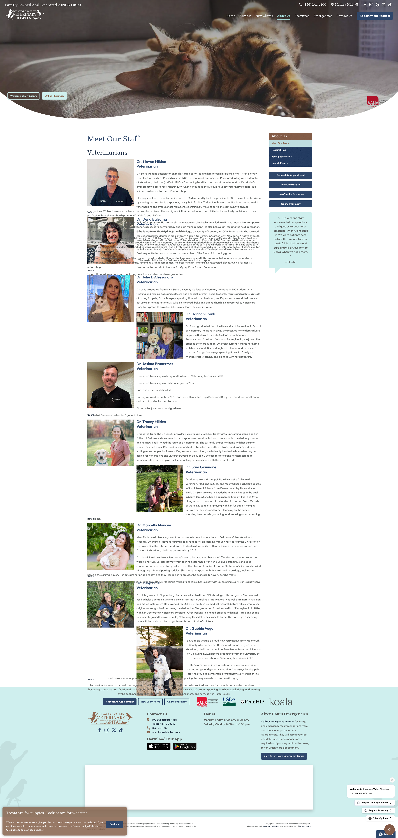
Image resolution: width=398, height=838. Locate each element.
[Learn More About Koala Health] (280, 701)
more (91, 212)
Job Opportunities (282, 156)
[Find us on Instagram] (371, 5)
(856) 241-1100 (315, 4)
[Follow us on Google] (377, 5)
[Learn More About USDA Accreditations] (229, 701)
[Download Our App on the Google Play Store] (185, 746)
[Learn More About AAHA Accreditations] (207, 702)
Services (245, 15)
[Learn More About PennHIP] (252, 702)
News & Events (280, 163)
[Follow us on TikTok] (390, 5)
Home (230, 15)
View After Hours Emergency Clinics (284, 756)
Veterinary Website (270, 826)
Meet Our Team (280, 143)
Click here (12, 830)
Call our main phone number (277, 721)
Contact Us (344, 15)
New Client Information (291, 194)
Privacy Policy (305, 826)
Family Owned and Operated (43, 5)
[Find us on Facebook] (365, 5)
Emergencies (322, 15)
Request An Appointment (291, 175)
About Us (283, 15)
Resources (301, 15)
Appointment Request (374, 15)
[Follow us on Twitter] (384, 5)
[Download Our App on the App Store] (159, 746)
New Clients (264, 15)
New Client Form (150, 701)
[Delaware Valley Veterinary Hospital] (24, 14)
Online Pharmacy (54, 96)
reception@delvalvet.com (166, 732)
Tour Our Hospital (291, 185)
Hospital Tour (279, 150)
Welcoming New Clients (23, 96)
